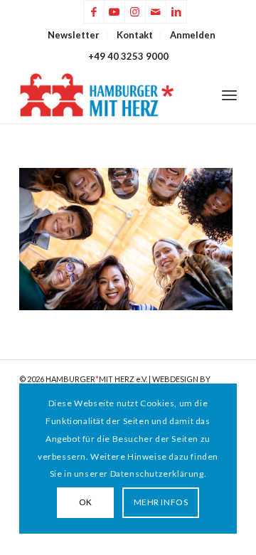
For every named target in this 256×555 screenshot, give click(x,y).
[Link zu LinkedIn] (176, 12)
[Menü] (229, 95)
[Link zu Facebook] (94, 12)
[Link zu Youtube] (114, 12)
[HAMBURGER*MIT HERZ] (106, 94)
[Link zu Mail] (156, 12)
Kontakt (135, 35)
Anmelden (192, 35)
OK (85, 502)
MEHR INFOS (161, 502)
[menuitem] (74, 34)
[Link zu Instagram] (135, 12)
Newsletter (74, 35)
